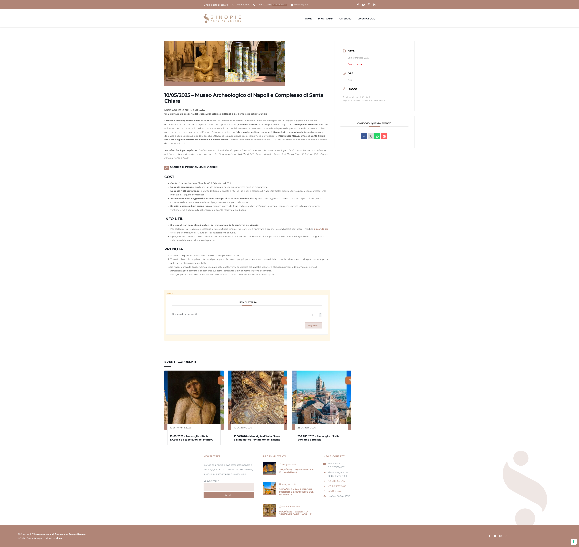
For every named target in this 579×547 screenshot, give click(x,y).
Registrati (313, 325)
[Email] (384, 136)
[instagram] (369, 4)
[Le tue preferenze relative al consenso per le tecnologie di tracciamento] (574, 542)
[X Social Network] (371, 136)
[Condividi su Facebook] (364, 136)
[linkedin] (374, 4)
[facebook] (358, 4)
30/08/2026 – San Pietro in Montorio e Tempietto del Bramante (296, 492)
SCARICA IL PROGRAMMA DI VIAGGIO (194, 167)
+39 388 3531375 (336, 481)
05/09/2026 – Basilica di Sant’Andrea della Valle (295, 513)
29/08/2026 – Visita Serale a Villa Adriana (296, 471)
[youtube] (363, 4)
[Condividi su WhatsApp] (377, 136)
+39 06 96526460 (337, 486)
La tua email (211, 480)
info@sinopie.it (335, 491)
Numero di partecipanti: (184, 314)
